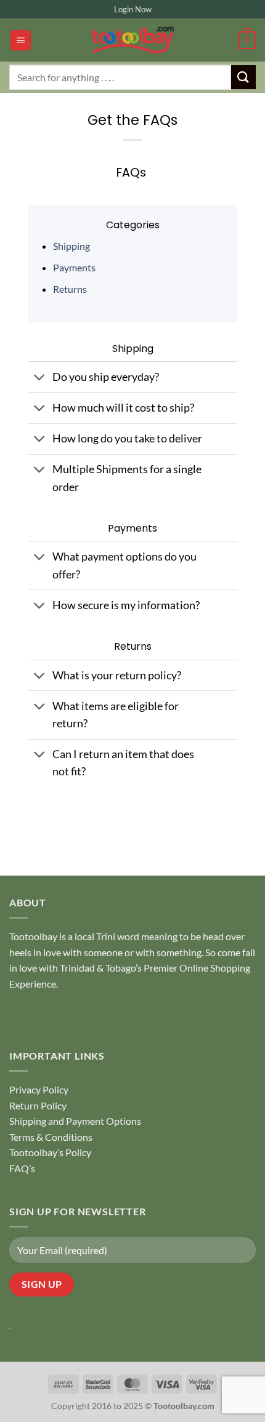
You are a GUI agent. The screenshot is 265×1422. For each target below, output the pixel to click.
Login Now (133, 9)
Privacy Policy (38, 1089)
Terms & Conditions (50, 1137)
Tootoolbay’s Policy (50, 1152)
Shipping (71, 246)
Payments (74, 267)
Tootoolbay (33, 936)
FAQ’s (22, 1168)
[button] (20, 40)
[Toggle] (40, 378)
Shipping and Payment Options (75, 1121)
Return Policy (38, 1105)
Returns (70, 289)
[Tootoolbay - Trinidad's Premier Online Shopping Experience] (132, 40)
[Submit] (243, 77)
